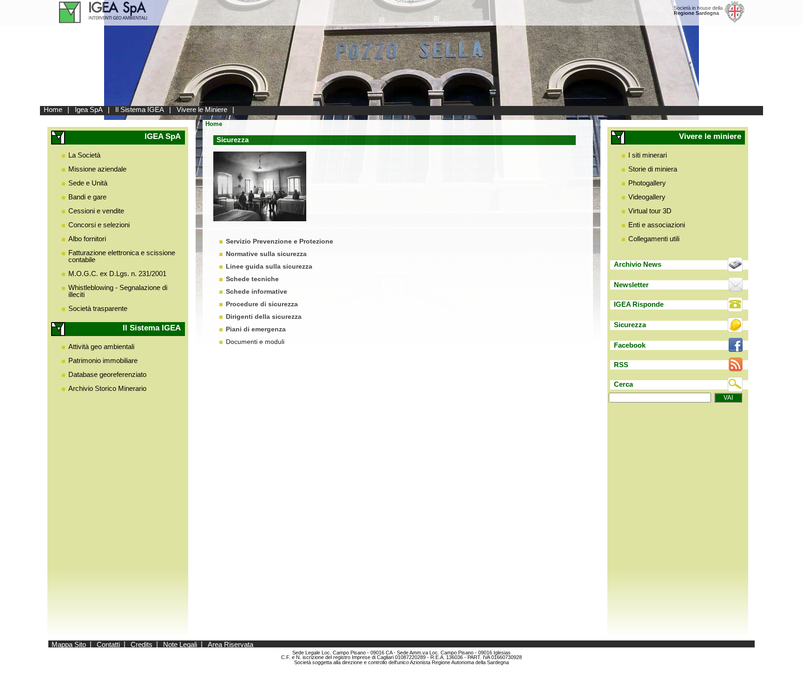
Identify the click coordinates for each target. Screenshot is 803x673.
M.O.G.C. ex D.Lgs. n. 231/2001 (117, 273)
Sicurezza (630, 325)
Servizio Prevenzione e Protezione (279, 241)
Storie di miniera (652, 169)
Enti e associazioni (656, 225)
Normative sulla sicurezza (266, 254)
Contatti (108, 644)
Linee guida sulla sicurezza (269, 266)
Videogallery (646, 197)
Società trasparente (97, 308)
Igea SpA (89, 109)
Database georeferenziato (107, 374)
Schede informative (256, 291)
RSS (621, 365)
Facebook (629, 345)
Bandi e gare (87, 197)
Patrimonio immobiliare (103, 360)
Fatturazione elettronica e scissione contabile (121, 256)
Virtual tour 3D (649, 211)
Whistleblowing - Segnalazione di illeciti (117, 291)
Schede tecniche (252, 279)
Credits (141, 644)
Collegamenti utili (653, 239)
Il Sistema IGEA (139, 109)
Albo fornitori (87, 239)
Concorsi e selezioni (99, 225)
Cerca (623, 384)
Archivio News (637, 264)
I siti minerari (647, 155)
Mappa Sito (69, 644)
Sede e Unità (87, 183)
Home (53, 109)
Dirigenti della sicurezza (264, 316)
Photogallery (647, 183)
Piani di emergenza (256, 329)
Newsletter (631, 285)
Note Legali (180, 644)
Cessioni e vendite (96, 211)
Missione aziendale (97, 169)
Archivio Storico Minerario (107, 388)
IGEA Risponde (639, 304)
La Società (84, 155)
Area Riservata (230, 644)
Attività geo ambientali (101, 346)
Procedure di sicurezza (262, 304)
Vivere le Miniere (202, 109)
